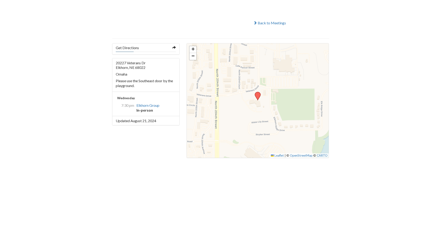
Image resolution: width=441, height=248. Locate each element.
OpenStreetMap (301, 155)
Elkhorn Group (147, 105)
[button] (256, 93)
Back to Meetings (271, 23)
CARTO (322, 155)
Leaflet (279, 155)
